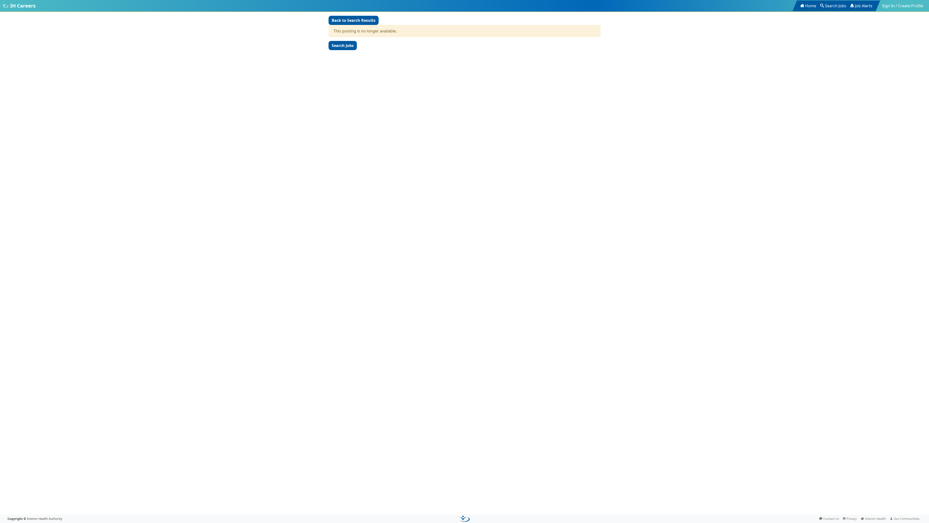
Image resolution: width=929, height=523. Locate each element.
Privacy (852, 518)
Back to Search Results (353, 20)
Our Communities (907, 518)
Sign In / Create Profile (902, 5)
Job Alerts (863, 5)
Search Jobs (835, 5)
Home (810, 5)
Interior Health (875, 518)
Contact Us (831, 518)
